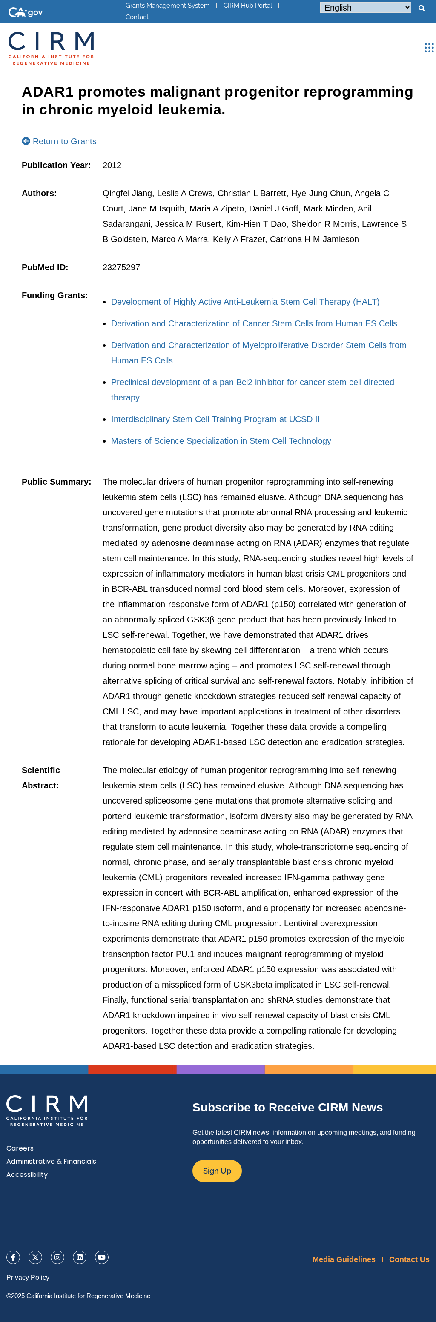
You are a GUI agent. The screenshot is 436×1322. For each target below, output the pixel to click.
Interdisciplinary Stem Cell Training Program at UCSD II (215, 419)
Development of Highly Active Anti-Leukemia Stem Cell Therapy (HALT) (245, 301)
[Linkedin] (79, 1257)
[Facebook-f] (13, 1257)
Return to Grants (63, 141)
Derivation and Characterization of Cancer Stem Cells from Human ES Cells (254, 323)
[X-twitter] (35, 1257)
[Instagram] (57, 1257)
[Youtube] (102, 1257)
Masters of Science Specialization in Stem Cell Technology (221, 440)
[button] (421, 8)
